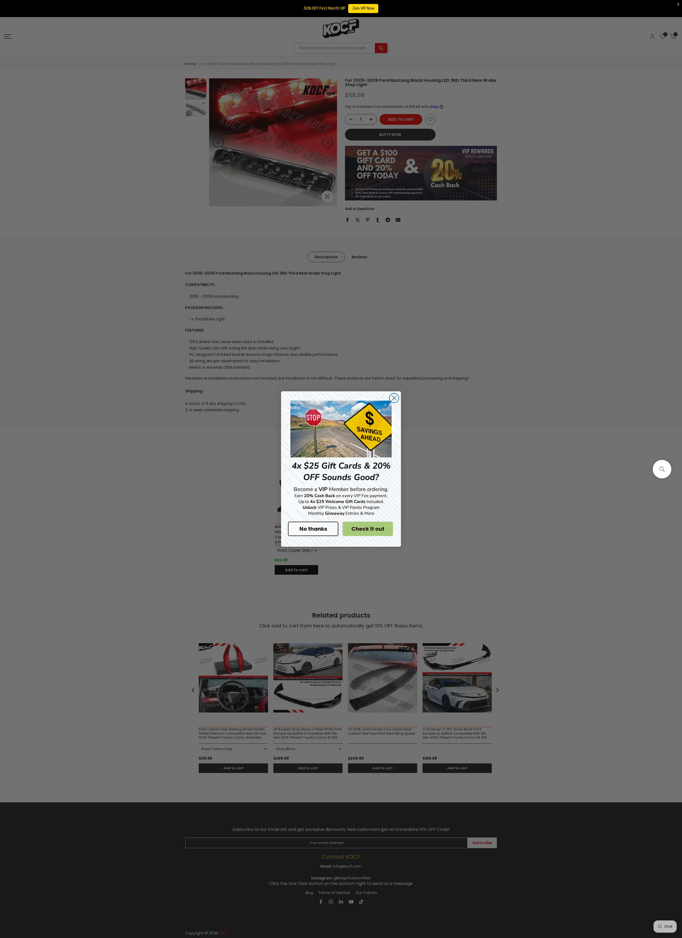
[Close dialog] (394, 398)
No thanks (313, 529)
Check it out (367, 529)
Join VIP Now (363, 8)
